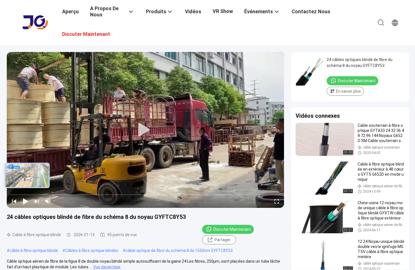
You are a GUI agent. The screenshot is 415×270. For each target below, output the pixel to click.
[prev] (14, 201)
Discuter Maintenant (232, 229)
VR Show (223, 11)
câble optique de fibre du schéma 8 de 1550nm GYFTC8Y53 (179, 250)
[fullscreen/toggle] (276, 201)
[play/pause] (25, 201)
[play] (145, 130)
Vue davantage (107, 267)
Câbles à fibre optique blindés (91, 250)
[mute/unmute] (48, 201)
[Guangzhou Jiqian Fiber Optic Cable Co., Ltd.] (35, 22)
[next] (36, 201)
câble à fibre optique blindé (34, 250)
